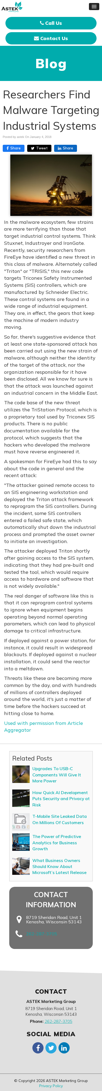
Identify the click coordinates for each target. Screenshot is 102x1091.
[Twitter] (51, 1047)
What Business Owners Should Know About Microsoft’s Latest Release (59, 866)
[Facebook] (38, 1047)
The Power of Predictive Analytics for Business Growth (56, 842)
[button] (94, 6)
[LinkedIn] (64, 1047)
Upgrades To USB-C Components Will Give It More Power (56, 774)
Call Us (53, 23)
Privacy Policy (51, 1085)
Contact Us (53, 38)
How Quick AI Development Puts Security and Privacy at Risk (61, 798)
